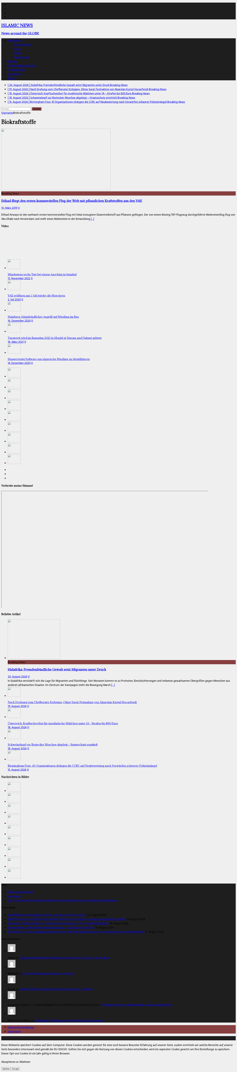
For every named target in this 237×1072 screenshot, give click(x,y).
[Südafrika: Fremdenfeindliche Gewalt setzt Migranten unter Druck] (14, 376)
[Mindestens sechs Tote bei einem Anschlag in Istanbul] (14, 268)
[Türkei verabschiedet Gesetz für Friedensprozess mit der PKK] (14, 430)
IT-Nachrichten (16, 70)
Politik (18, 53)
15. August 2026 (17, 770)
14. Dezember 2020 (19, 363)
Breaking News (23, 45)
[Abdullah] (11, 967)
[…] (92, 219)
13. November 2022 (19, 278)
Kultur (11, 78)
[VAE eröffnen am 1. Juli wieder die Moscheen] (14, 289)
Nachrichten (15, 40)
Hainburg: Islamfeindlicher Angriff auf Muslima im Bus (43, 317)
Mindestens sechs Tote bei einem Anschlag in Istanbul (42, 274)
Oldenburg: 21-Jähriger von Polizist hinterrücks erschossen (69, 1020)
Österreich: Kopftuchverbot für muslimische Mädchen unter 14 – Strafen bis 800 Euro (63, 723)
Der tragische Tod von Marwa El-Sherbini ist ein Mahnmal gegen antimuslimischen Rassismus (63, 900)
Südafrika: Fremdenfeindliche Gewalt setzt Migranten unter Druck (57, 669)
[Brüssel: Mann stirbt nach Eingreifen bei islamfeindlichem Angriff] (14, 463)
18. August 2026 (17, 727)
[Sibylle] (11, 982)
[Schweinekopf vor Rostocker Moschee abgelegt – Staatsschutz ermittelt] (14, 409)
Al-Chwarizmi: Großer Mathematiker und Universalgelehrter (136, 1005)
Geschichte (14, 74)
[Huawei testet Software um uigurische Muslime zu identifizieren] (14, 353)
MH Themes (76, 1038)
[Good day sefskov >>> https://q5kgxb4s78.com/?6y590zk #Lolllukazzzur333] (11, 998)
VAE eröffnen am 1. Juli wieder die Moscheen (36, 295)
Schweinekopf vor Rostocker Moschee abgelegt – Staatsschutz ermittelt (53, 744)
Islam (17, 49)
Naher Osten (21, 57)
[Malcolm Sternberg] (11, 1014)
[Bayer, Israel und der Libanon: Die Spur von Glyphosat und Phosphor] (14, 441)
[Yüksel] (11, 951)
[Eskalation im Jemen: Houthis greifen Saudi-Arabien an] (14, 452)
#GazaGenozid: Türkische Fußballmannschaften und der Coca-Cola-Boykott (64, 958)
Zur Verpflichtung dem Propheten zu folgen (48, 973)
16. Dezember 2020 (19, 321)
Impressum (14, 896)
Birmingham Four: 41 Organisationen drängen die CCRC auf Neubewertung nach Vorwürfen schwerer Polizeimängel (82, 766)
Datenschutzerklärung (21, 892)
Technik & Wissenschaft (22, 66)
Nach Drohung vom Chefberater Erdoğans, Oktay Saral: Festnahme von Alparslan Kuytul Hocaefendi (72, 702)
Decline (6, 1069)
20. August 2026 (17, 676)
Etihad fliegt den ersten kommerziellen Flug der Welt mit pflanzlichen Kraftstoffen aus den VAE (71, 201)
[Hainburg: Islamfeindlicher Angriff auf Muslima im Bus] (14, 310)
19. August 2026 (17, 706)
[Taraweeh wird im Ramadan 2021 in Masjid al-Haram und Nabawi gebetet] (14, 331)
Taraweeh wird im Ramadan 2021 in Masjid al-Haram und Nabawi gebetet (55, 338)
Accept (15, 1069)
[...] (113, 685)
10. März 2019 (9, 208)
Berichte (13, 61)
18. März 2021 (16, 342)
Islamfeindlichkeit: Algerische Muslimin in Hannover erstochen (56, 989)
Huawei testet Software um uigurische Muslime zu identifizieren (49, 359)
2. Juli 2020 (14, 299)
